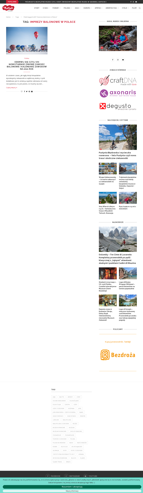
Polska (67, 8)
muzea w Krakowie (59, 427)
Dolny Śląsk (57, 404)
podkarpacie (57, 435)
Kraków (82, 416)
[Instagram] (133, 2)
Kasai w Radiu (71, 416)
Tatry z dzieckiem (76, 450)
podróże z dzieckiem (59, 439)
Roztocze (64, 446)
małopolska (67, 420)
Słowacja (56, 450)
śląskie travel (57, 462)
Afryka (98, 8)
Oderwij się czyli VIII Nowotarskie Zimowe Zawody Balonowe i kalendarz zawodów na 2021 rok (27, 65)
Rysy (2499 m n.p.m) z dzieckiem (127, 208)
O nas (45, 8)
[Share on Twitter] (26, 91)
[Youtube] (136, 2)
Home (8, 17)
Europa (87, 8)
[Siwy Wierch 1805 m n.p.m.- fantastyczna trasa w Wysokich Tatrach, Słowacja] (108, 198)
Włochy (73, 458)
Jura (79, 408)
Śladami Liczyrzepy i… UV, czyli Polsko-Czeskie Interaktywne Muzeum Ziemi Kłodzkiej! (107, 286)
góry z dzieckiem (58, 408)
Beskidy (70, 397)
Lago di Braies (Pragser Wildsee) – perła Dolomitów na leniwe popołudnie (127, 285)
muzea (75, 423)
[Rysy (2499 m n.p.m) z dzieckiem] (128, 198)
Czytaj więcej (11, 87)
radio (71, 443)
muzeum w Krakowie (59, 431)
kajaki (81, 412)
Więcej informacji (72, 491)
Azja (77, 8)
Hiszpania (71, 408)
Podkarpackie (69, 435)
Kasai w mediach (58, 416)
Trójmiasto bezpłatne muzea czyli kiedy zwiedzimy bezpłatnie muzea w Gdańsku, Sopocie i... (66, 2)
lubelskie (56, 420)
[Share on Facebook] (24, 91)
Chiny (78, 397)
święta (68, 462)
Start (36, 8)
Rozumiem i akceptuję (72, 486)
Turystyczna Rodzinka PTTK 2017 (64, 454)
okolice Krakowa (76, 431)
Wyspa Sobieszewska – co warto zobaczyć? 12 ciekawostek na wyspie (107, 180)
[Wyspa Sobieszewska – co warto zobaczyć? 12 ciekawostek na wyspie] (108, 169)
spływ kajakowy (77, 446)
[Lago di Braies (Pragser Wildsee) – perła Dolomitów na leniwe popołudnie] (128, 273)
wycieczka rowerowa (60, 458)
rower (55, 446)
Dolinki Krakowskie (59, 401)
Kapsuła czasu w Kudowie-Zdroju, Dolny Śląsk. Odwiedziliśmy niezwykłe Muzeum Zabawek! (106, 314)
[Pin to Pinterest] (29, 91)
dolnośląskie (74, 401)
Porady (56, 8)
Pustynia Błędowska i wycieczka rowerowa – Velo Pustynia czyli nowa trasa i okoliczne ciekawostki (117, 155)
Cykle (124, 8)
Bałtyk (61, 397)
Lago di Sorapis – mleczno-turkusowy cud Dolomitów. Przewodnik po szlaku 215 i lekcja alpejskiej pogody (127, 314)
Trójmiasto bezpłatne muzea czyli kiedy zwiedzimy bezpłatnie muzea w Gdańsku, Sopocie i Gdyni (127, 182)
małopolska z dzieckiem (61, 423)
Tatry (65, 450)
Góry (75, 404)
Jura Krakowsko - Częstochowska (64, 412)
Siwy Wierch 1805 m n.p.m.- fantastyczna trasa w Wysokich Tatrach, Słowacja (107, 210)
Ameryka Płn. (111, 8)
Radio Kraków (81, 443)
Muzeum (71, 427)
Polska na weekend (59, 443)
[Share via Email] (32, 91)
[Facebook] (130, 2)
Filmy (134, 8)
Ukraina (81, 454)
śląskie (82, 458)
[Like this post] (21, 91)
